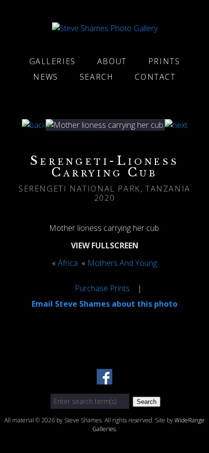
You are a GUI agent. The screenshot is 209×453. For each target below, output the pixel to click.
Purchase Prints (102, 288)
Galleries (52, 61)
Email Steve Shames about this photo (104, 303)
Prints (164, 61)
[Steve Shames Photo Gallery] (104, 28)
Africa (68, 263)
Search (97, 76)
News (45, 76)
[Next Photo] (176, 125)
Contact (155, 76)
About (112, 61)
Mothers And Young (122, 263)
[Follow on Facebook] (104, 378)
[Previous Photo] (34, 125)
